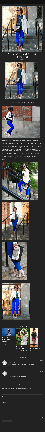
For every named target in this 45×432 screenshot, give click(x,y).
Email (3, 396)
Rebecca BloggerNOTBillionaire (15, 371)
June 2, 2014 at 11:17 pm (11, 362)
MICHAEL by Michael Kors (14, 101)
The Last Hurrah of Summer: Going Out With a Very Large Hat (21, 348)
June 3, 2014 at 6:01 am (11, 373)
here (28, 101)
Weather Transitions (35, 348)
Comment (4, 402)
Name (3, 390)
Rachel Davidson (12, 361)
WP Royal (9, 429)
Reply (41, 360)
